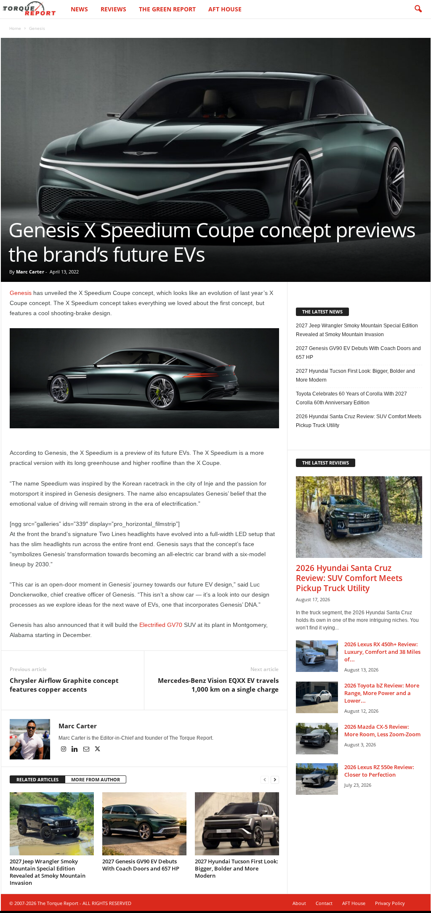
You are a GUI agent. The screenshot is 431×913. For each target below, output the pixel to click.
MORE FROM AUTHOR (95, 779)
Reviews (113, 9)
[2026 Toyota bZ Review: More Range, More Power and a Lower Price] (317, 697)
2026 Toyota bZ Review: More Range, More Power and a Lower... (381, 693)
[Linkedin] (75, 750)
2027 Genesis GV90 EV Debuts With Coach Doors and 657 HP (140, 864)
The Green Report (167, 9)
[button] (418, 9)
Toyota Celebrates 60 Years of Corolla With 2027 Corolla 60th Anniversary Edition (351, 398)
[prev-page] (265, 779)
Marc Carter (30, 271)
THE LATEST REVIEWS (325, 462)
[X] (98, 750)
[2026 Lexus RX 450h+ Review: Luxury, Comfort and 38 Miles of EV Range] (317, 656)
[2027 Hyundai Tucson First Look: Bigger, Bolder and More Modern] (237, 823)
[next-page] (275, 779)
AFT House (225, 9)
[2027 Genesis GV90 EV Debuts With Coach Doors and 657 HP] (144, 823)
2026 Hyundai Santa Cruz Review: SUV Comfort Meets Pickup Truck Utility (358, 421)
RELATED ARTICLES (37, 779)
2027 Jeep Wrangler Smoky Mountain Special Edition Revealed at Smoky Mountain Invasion (47, 871)
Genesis (21, 292)
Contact (324, 903)
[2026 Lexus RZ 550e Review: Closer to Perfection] (317, 779)
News (79, 9)
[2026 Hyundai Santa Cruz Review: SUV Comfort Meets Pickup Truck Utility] (359, 517)
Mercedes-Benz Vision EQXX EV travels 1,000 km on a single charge (218, 684)
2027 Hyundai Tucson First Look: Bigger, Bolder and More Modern (236, 868)
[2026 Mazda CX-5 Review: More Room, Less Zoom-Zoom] (317, 738)
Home (15, 28)
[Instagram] (64, 750)
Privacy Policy (390, 903)
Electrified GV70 (160, 624)
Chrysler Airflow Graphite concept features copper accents (64, 684)
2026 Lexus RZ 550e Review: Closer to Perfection (379, 770)
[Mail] (87, 750)
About (299, 903)
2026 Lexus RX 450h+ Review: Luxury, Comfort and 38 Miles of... (382, 651)
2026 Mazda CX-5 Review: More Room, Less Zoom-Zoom (382, 730)
